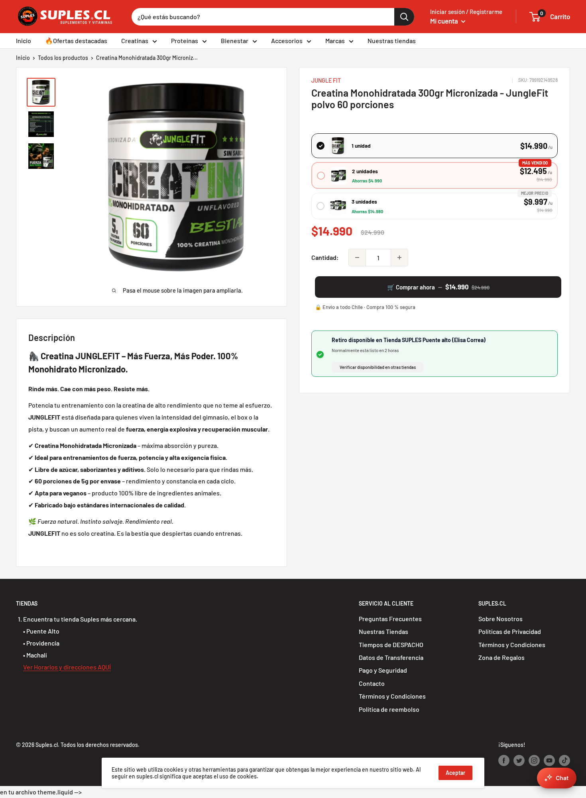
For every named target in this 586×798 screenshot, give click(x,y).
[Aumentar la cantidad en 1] (399, 257)
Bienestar (234, 40)
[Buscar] (404, 17)
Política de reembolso (389, 709)
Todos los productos (63, 57)
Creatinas (134, 40)
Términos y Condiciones (392, 696)
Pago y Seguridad (383, 670)
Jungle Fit (326, 80)
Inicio (23, 40)
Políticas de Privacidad (509, 631)
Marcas (335, 40)
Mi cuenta (444, 21)
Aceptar (455, 772)
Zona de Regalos (501, 657)
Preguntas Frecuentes (390, 618)
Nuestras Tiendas (383, 631)
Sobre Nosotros (500, 618)
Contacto (372, 683)
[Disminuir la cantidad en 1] (357, 257)
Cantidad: (325, 257)
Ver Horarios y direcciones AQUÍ (67, 667)
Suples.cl (46, 744)
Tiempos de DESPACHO (391, 644)
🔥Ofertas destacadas (76, 40)
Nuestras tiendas (392, 40)
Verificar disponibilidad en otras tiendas (378, 367)
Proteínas (184, 40)
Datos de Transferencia (391, 657)
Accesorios (287, 40)
